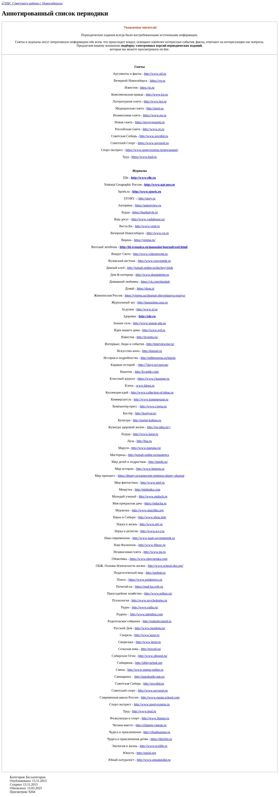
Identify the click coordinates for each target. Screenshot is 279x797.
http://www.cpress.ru (153, 406)
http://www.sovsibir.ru (154, 136)
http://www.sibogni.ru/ (152, 656)
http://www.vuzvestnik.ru (154, 261)
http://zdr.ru (147, 316)
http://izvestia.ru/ (147, 337)
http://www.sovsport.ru (153, 690)
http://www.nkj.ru (151, 524)
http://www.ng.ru (155, 552)
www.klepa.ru (145, 385)
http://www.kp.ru (157, 94)
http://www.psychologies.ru (149, 600)
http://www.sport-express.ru (152, 704)
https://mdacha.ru (155, 503)
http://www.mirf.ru (153, 482)
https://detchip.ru (161, 739)
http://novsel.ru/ (151, 649)
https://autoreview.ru (148, 205)
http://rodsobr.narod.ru (157, 621)
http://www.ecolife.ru (153, 746)
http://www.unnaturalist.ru (154, 760)
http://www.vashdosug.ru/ (148, 219)
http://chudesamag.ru (156, 732)
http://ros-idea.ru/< (159, 427)
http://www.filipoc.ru (151, 545)
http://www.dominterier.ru (152, 274)
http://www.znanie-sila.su (149, 323)
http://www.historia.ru (150, 468)
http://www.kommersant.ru (151, 399)
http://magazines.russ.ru (152, 302)
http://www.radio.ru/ (145, 607)
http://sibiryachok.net (148, 663)
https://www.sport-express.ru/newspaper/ (152, 150)
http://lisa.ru (144, 441)
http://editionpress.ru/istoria (158, 358)
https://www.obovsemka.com (148, 559)
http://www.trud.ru (144, 711)
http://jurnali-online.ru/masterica (148, 455)
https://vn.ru (157, 80)
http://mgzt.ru (155, 108)
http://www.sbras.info (152, 517)
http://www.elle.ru (143, 177)
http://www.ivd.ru (153, 330)
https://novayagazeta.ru (150, 122)
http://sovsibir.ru (153, 683)
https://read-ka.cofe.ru (149, 586)
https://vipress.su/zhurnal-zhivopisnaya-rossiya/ (155, 295)
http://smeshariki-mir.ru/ (149, 676)
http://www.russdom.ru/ (150, 628)
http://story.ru (146, 198)
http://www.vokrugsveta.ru (150, 254)
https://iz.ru (147, 87)
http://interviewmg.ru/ (160, 344)
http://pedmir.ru (155, 572)
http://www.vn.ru (158, 233)
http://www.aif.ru (155, 73)
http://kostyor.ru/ (145, 413)
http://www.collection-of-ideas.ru (152, 392)
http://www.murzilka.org (148, 510)
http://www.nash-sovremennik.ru (154, 538)
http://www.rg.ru (153, 129)
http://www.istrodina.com (146, 614)
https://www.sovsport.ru (153, 143)
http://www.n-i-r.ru (152, 531)
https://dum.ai (145, 288)
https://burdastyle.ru (145, 212)
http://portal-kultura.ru (147, 420)
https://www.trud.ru (144, 157)
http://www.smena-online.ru (145, 669)
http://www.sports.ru (146, 191)
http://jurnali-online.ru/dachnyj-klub (150, 267)
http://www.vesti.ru (147, 226)
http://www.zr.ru (146, 309)
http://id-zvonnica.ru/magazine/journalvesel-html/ (154, 247)
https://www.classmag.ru (153, 378)
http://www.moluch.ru (153, 496)
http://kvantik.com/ (147, 371)
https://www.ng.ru (154, 115)
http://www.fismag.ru (155, 718)
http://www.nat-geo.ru (159, 184)
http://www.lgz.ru (155, 101)
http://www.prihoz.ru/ (158, 593)
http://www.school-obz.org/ (165, 565)
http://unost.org (146, 753)
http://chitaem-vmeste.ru (151, 725)
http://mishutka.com (147, 489)
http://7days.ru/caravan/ (153, 364)
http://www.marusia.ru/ (146, 448)
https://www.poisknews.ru (145, 579)
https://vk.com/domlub (155, 281)
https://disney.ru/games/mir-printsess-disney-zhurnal (151, 475)
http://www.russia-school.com (160, 697)
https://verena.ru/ (144, 240)
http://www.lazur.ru (145, 434)
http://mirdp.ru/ (158, 462)
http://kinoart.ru (152, 351)
